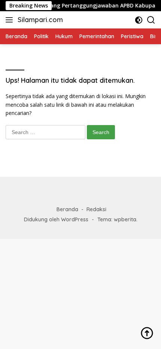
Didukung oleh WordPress (56, 219)
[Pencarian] (151, 20)
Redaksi (96, 209)
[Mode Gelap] (138, 20)
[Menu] (11, 19)
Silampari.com (40, 19)
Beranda (67, 209)
